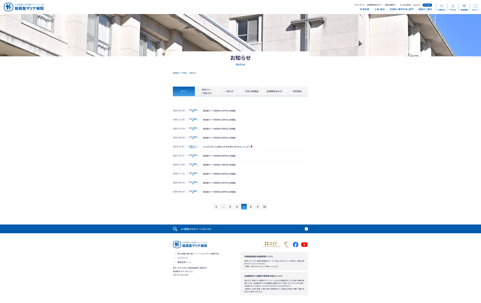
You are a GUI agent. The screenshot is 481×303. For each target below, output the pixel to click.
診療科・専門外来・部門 (401, 9)
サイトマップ (183, 258)
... (223, 206)
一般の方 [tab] (229, 91)
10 (264, 206)
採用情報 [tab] (297, 91)
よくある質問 (405, 5)
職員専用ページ (184, 262)
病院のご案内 (425, 9)
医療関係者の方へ (375, 5)
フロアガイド (359, 5)
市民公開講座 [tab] (251, 91)
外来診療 (364, 9)
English (416, 5)
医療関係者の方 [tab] (274, 91)
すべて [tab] (184, 91)
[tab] (240, 228)
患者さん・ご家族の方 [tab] (206, 91)
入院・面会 (379, 9)
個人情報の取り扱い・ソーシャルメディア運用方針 (198, 253)
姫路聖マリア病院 (180, 73)
